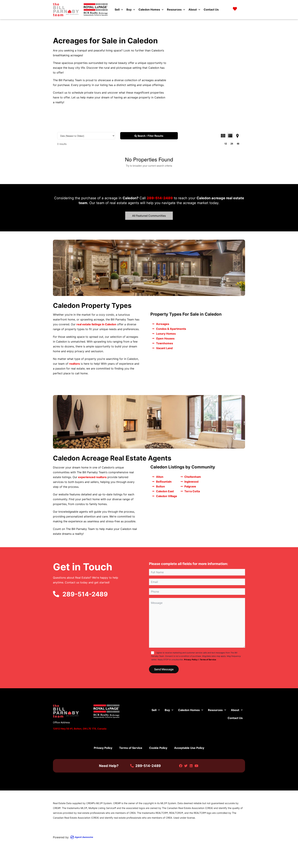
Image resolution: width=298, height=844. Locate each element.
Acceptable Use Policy (189, 748)
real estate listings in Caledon (96, 324)
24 (232, 143)
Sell (117, 9)
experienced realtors (92, 477)
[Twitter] (185, 765)
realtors (74, 363)
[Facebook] (180, 765)
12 (225, 143)
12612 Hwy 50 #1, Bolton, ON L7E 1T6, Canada (79, 728)
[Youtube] (196, 765)
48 (238, 143)
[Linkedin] (191, 765)
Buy (129, 9)
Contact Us (211, 9)
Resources (174, 9)
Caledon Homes (149, 9)
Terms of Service (208, 659)
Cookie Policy (158, 748)
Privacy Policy (191, 659)
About (192, 9)
